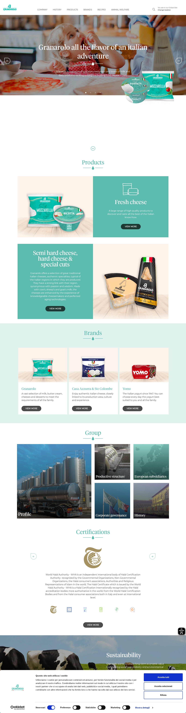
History (57, 9)
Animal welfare (120, 9)
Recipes (101, 9)
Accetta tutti (163, 677)
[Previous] (7, 61)
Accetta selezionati (163, 686)
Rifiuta (163, 695)
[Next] (179, 61)
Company (42, 9)
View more (131, 226)
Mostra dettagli (142, 707)
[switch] (76, 707)
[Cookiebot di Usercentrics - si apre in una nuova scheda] (18, 708)
